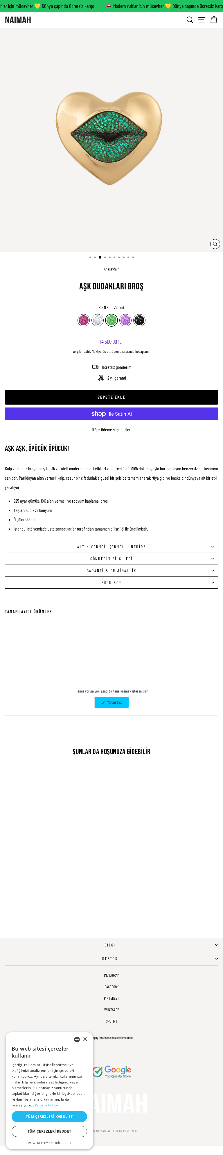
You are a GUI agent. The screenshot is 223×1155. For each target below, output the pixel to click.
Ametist (125, 320)
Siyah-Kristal (139, 320)
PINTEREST (111, 998)
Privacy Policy (46, 1105)
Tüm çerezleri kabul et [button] (49, 1116)
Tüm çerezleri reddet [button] (49, 1131)
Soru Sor (111, 582)
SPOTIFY (111, 1021)
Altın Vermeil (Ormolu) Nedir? (111, 546)
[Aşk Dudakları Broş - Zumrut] (21, 662)
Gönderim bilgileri (111, 558)
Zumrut (111, 320)
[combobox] (77, 1039)
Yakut (83, 320)
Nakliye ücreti (101, 351)
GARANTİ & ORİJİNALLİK (111, 570)
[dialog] (49, 1090)
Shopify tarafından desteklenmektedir (112, 1037)
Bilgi (110, 944)
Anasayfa (110, 268)
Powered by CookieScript (49, 1143)
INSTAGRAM (111, 975)
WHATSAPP (111, 1009)
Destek (110, 958)
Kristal (97, 320)
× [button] (85, 1039)
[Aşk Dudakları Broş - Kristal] (15, 662)
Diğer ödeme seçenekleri (112, 429)
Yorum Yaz (117, 704)
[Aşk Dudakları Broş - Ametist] (28, 662)
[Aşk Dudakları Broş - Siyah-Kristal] (35, 662)
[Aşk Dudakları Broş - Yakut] (8, 662)
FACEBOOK (111, 986)
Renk (111, 307)
